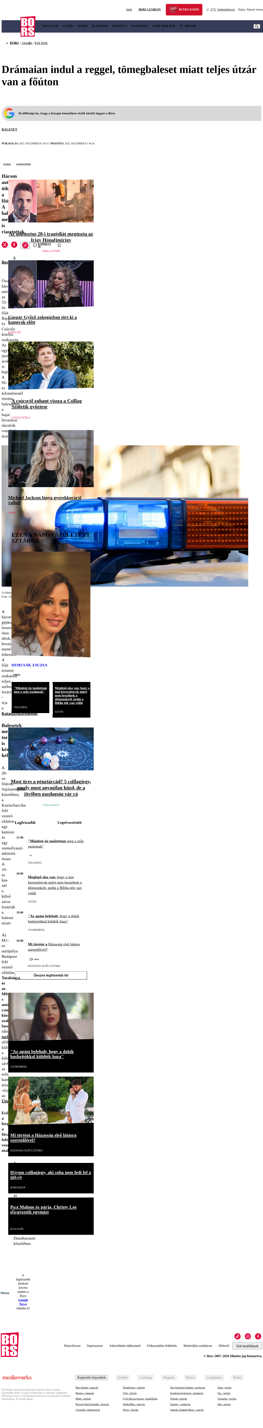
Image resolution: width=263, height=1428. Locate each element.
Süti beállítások (247, 1346)
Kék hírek (41, 43)
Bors (6, 262)
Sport (82, 26)
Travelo (119, 26)
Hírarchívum (72, 1345)
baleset (9, 129)
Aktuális (50, 26)
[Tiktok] (237, 1336)
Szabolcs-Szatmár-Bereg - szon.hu (187, 1409)
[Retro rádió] (175, 10)
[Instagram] (248, 1336)
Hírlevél (224, 1345)
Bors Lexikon (150, 9)
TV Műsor (187, 26)
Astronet (139, 26)
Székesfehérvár (222, 9)
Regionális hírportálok (91, 1377)
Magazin (169, 1377)
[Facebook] (258, 1336)
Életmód (100, 26)
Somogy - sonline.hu (180, 1404)
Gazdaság (145, 1377)
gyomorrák (36, 930)
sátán (59, 711)
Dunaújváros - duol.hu (134, 1387)
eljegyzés (17, 1229)
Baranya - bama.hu (85, 1393)
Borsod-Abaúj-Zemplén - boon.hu (92, 1404)
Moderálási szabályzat (197, 1345)
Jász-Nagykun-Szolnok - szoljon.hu (187, 1387)
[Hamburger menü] (11, 26)
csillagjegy (51, 805)
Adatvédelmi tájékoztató (125, 1345)
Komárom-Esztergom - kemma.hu (186, 1393)
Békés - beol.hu (83, 1398)
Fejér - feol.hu (130, 1393)
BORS (14, 43)
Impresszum (95, 1345)
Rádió (237, 1377)
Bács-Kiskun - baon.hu (87, 1387)
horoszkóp (17, 1187)
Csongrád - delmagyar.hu (88, 1409)
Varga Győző (51, 251)
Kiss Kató (14, 332)
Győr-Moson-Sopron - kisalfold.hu (140, 1398)
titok (12, 512)
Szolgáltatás (214, 1377)
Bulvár (190, 1377)
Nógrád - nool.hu (178, 1398)
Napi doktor (163, 26)
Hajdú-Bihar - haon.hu (134, 1404)
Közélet (123, 1377)
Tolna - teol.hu (224, 1387)
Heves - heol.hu (130, 1409)
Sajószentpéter (23, 164)
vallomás (20, 707)
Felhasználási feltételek (162, 1345)
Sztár (68, 26)
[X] (5, 245)
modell (16, 674)
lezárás (7, 164)
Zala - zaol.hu (224, 1404)
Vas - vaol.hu (223, 1393)
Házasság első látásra (44, 966)
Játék (129, 9)
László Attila (21, 417)
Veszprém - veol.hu (226, 1398)
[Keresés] (257, 26)
